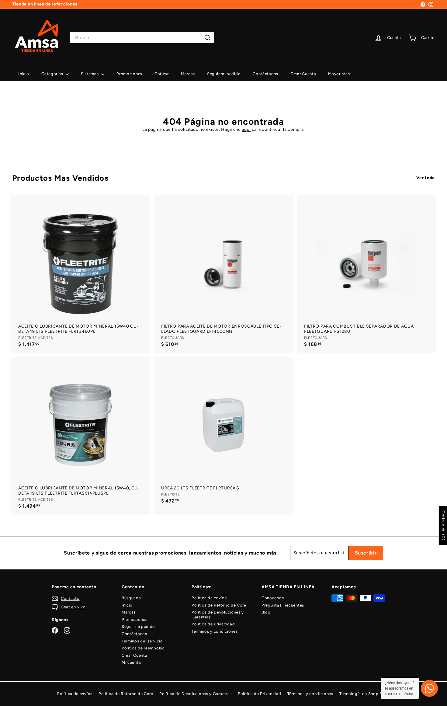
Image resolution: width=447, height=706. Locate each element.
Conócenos (273, 598)
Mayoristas (339, 73)
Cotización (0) (443, 525)
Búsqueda (131, 598)
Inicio (23, 73)
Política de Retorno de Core (219, 605)
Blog (266, 612)
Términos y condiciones (214, 631)
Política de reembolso (143, 648)
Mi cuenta (131, 662)
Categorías (52, 73)
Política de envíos (209, 598)
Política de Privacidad (213, 624)
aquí (246, 129)
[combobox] (142, 37)
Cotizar (161, 73)
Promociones (129, 73)
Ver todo (425, 178)
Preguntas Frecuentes (283, 605)
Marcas (188, 73)
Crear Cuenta (303, 73)
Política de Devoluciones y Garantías (218, 614)
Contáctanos (265, 73)
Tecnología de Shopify (361, 693)
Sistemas (90, 73)
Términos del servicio (142, 641)
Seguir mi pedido (224, 73)
